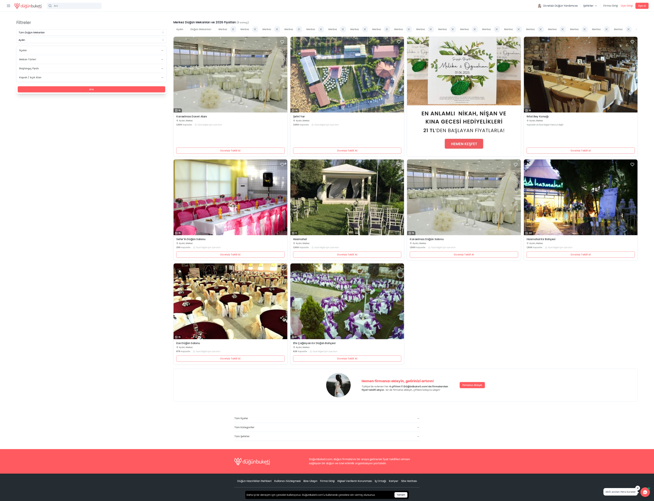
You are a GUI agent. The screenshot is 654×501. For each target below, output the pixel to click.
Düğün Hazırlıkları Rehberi (254, 481)
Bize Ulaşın (310, 481)
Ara (91, 89)
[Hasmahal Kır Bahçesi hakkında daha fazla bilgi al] (581, 197)
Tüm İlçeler (241, 418)
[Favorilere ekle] (282, 42)
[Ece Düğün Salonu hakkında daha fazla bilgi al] (230, 301)
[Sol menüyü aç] (8, 6)
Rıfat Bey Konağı (538, 116)
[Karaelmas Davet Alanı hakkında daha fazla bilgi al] (230, 74)
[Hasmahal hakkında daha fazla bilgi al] (347, 197)
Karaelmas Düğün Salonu (426, 239)
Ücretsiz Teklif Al (230, 150)
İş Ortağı (380, 481)
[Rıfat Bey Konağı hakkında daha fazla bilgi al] (581, 74)
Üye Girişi (627, 6)
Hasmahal (300, 239)
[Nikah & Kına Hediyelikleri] (464, 96)
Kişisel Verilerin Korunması (354, 481)
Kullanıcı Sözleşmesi (287, 481)
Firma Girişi (610, 6)
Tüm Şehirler (242, 436)
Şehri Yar (299, 116)
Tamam (401, 494)
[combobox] (91, 32)
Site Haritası (409, 481)
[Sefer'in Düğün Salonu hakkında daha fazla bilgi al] (230, 197)
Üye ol (642, 5)
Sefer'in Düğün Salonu (190, 239)
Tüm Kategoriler (244, 427)
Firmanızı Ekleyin (472, 385)
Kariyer (393, 481)
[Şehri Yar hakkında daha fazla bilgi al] (347, 74)
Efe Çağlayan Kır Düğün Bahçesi (314, 343)
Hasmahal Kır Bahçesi (541, 239)
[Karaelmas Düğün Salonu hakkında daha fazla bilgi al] (464, 197)
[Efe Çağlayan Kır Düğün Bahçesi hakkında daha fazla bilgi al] (347, 301)
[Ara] (74, 6)
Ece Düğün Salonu (188, 343)
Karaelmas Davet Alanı (191, 116)
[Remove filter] (233, 29)
